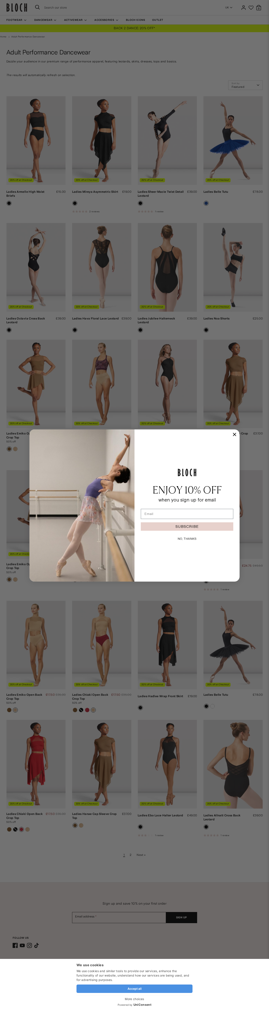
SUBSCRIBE (187, 526)
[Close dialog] (234, 434)
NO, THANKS (187, 538)
